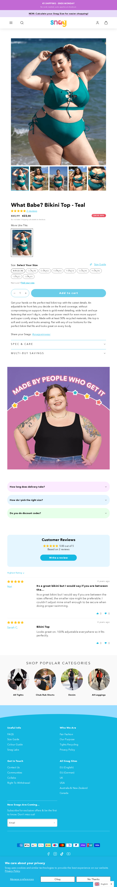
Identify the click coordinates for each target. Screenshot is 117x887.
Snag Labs (13, 749)
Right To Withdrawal (18, 782)
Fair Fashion (66, 734)
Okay (58, 879)
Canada (64, 793)
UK (61, 777)
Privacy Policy (12, 871)
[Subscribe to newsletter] (54, 823)
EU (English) (67, 767)
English (104, 884)
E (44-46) (58, 271)
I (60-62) (17, 277)
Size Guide (13, 739)
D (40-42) (46, 271)
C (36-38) (33, 271)
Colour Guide (15, 744)
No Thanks (93, 879)
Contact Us (13, 767)
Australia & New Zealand (73, 787)
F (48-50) (71, 271)
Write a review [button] (58, 557)
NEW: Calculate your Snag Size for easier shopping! (58, 13)
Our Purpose (67, 739)
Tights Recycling (69, 744)
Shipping (24, 220)
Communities (14, 772)
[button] (11, 22)
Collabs (11, 777)
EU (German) (67, 772)
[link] (97, 22)
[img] (15, 581)
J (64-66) (29, 277)
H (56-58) (97, 271)
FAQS (10, 734)
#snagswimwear (41, 334)
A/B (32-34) (18, 271)
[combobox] (103, 884)
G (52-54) (84, 271)
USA (62, 782)
